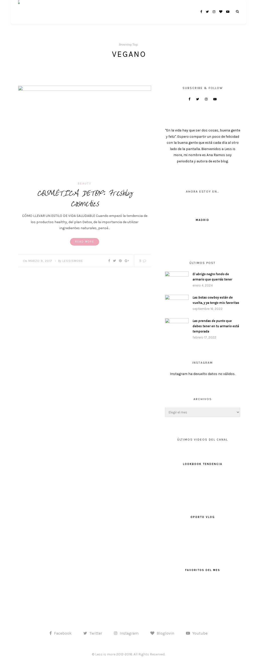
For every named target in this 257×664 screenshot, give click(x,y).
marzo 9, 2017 (40, 261)
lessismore (72, 261)
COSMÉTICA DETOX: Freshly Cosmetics (84, 198)
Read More (84, 241)
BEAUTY (84, 183)
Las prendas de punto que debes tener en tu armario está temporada (215, 326)
